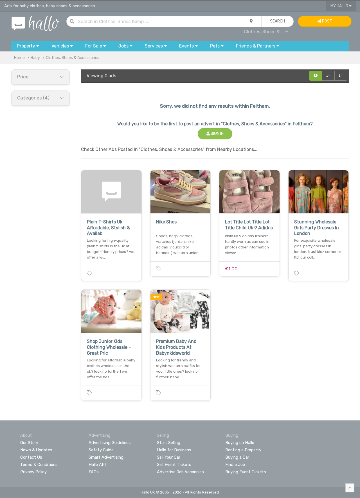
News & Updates (36, 449)
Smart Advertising (106, 457)
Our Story (29, 442)
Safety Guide (101, 449)
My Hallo (339, 6)
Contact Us (31, 457)
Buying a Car (237, 457)
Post (326, 21)
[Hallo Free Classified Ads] (35, 23)
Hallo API (97, 464)
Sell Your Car (168, 457)
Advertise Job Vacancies (180, 471)
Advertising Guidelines (110, 442)
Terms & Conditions (39, 464)
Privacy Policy (33, 471)
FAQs (94, 471)
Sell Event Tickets (174, 464)
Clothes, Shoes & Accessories (72, 57)
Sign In (217, 133)
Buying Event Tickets (245, 471)
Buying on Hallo (239, 442)
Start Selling (168, 442)
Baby (35, 57)
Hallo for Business (174, 449)
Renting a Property (243, 449)
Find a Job (235, 464)
